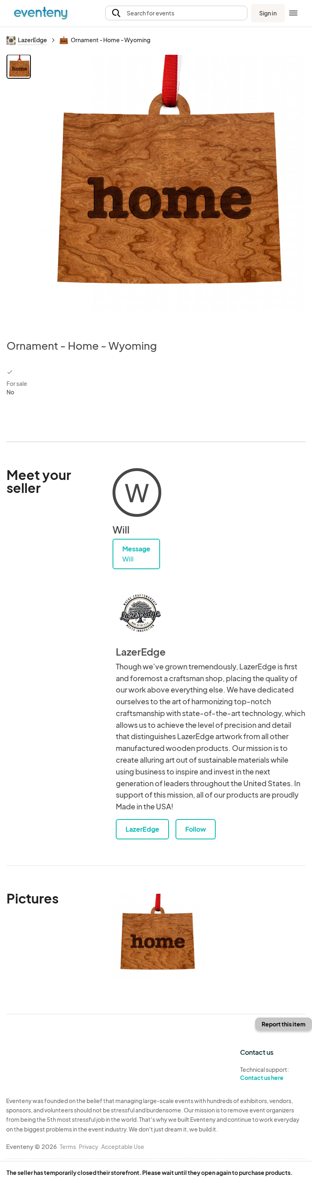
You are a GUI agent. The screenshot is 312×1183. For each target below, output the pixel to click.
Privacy (88, 1146)
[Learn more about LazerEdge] (140, 613)
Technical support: (264, 1074)
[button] (176, 13)
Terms (68, 1146)
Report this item (284, 1024)
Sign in (268, 13)
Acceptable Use (122, 1146)
